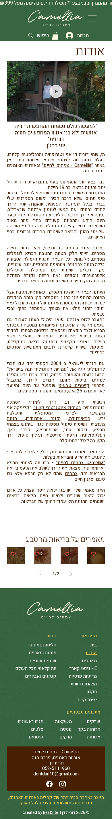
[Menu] (92, 18)
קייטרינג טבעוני (74, 385)
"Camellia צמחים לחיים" (80, 462)
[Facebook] (49, 784)
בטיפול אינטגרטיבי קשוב (57, 407)
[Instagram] (62, 784)
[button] (55, 36)
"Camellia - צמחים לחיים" (67, 165)
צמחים (71, 473)
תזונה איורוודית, (43, 418)
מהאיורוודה (79, 418)
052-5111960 (56, 768)
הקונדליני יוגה (31, 215)
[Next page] (40, 574)
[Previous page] (71, 574)
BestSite (50, 813)
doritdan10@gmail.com (56, 774)
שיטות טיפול (73, 424)
